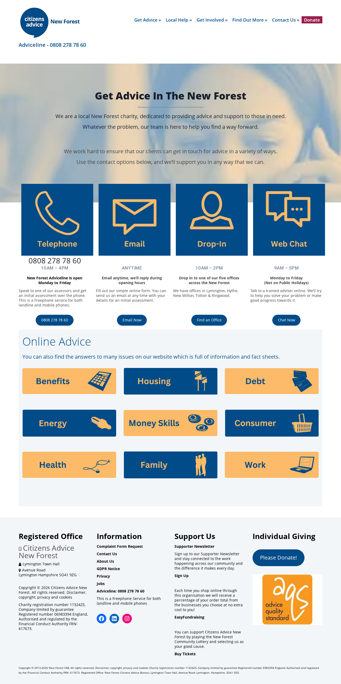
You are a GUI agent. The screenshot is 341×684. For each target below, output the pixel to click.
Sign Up (181, 575)
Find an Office (209, 319)
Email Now (132, 319)
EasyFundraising (189, 617)
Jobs (101, 583)
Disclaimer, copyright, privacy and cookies (52, 595)
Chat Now (286, 319)
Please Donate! (278, 557)
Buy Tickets (185, 653)
